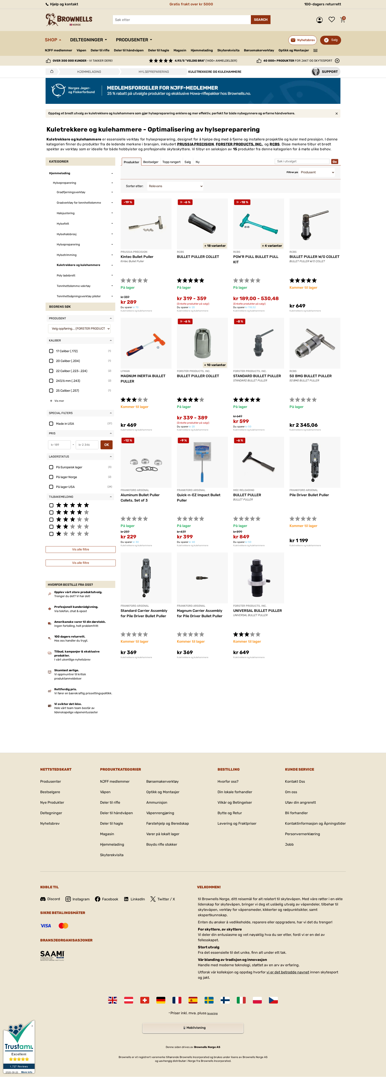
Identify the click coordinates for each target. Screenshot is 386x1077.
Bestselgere (50, 792)
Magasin (180, 50)
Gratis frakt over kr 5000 (191, 4)
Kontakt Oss (295, 781)
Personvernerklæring (302, 834)
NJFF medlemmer (58, 50)
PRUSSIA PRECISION (195, 144)
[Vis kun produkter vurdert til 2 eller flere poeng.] (80, 526)
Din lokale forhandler (235, 792)
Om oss (291, 792)
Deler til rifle (100, 50)
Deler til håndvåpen (129, 50)
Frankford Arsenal (135, 490)
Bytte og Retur (230, 813)
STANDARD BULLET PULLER (257, 376)
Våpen (81, 50)
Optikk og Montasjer (294, 50)
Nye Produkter (52, 802)
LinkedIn (138, 899)
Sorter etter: (134, 186)
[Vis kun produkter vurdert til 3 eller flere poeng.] (80, 519)
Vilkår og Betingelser (235, 802)
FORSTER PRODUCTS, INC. (239, 144)
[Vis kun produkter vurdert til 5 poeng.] (80, 504)
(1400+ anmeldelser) (206, 60)
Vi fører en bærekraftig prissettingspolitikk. (83, 693)
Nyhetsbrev (50, 823)
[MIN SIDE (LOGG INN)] (320, 20)
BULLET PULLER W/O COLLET (315, 257)
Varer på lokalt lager (162, 834)
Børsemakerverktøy (259, 50)
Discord (53, 899)
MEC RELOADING (243, 490)
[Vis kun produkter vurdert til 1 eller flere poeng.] (80, 533)
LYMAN (125, 371)
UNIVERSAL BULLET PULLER (257, 611)
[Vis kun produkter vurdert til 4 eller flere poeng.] (80, 512)
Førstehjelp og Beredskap (167, 823)
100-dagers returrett (322, 4)
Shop (51, 39)
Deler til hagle (158, 50)
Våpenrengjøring (160, 813)
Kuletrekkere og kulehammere (136, 311)
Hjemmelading (202, 50)
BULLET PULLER (247, 495)
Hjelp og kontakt (63, 4)
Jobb (289, 844)
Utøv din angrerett (300, 802)
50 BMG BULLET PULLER (311, 376)
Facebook (110, 899)
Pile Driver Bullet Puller (309, 495)
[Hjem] (50, 71)
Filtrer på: (292, 172)
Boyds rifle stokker (161, 844)
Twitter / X (166, 899)
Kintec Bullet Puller (137, 257)
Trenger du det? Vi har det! (72, 596)
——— (315, 50)
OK (106, 445)
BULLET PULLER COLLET (198, 257)
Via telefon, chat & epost (70, 611)
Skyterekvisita (228, 50)
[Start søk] (261, 19)
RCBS (275, 144)
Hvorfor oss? (228, 781)
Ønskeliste (333, 20)
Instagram (81, 899)
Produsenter (132, 39)
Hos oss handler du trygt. (71, 640)
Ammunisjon (156, 802)
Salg (334, 40)
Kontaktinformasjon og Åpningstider (315, 823)
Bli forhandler (296, 813)
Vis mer (59, 400)
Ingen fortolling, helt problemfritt (76, 625)
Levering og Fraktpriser (237, 823)
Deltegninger (86, 39)
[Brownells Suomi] (225, 1000)
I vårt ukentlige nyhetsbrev (72, 659)
